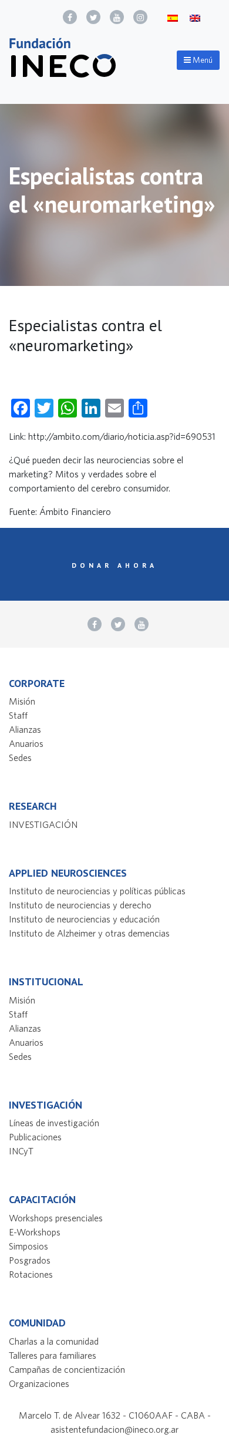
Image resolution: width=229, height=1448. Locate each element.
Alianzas (25, 729)
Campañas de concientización (67, 1369)
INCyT (21, 1151)
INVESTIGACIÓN (43, 824)
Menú (202, 60)
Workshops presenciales (56, 1218)
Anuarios (26, 743)
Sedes (20, 757)
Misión (22, 701)
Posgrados (29, 1260)
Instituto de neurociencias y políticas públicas (97, 890)
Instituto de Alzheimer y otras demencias (89, 933)
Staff (18, 715)
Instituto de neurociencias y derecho (80, 905)
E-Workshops (34, 1232)
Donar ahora (114, 565)
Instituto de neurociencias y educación (84, 919)
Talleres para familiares (52, 1355)
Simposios (28, 1246)
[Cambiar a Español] (172, 17)
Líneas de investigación (54, 1122)
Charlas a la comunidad (54, 1341)
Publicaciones (35, 1137)
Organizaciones (39, 1383)
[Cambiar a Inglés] (195, 17)
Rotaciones (31, 1274)
